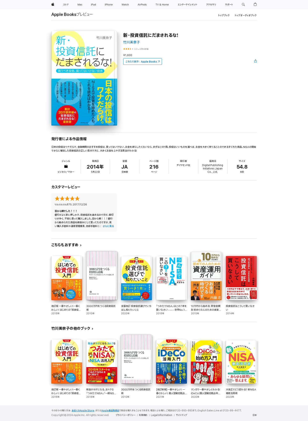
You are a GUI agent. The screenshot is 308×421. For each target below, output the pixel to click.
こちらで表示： (141, 61)
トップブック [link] (224, 15)
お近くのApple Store (83, 410)
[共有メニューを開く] (255, 61)
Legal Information (161, 415)
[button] (243, 4)
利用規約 (143, 415)
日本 (254, 415)
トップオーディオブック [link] (246, 15)
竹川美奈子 (131, 42)
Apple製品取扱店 (110, 410)
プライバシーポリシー (125, 415)
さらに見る (108, 226)
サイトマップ (181, 415)
